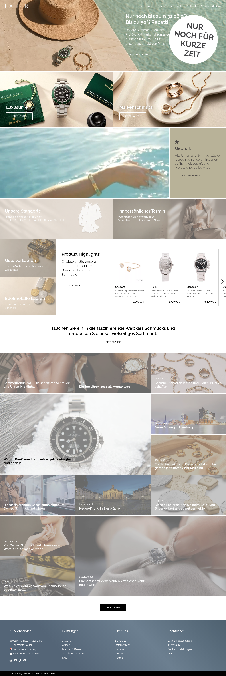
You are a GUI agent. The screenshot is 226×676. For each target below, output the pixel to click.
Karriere (119, 649)
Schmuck (176, 6)
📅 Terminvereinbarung (23, 649)
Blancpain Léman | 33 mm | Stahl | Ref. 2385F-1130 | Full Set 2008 (200, 293)
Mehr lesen (113, 607)
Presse (119, 653)
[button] (222, 281)
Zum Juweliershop (189, 175)
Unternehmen (122, 645)
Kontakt (119, 657)
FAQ (64, 657)
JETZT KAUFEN (19, 116)
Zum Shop (75, 285)
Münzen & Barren (212, 6)
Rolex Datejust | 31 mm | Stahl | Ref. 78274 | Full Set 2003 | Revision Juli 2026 (165, 293)
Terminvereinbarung (73, 653)
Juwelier (67, 640)
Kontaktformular (23, 645)
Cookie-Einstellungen (180, 649)
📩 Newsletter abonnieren (24, 653)
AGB (170, 653)
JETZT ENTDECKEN (139, 54)
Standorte (120, 640)
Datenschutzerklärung (180, 640)
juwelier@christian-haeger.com (27, 640)
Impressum (174, 645)
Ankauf (191, 6)
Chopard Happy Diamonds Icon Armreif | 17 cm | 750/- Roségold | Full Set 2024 (129, 293)
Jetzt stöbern (113, 342)
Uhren (161, 6)
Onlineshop (144, 6)
